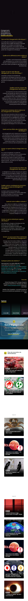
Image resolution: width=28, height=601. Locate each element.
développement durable (10, 273)
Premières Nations (6, 271)
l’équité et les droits (6, 269)
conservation (10, 268)
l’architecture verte (14, 266)
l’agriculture (23, 271)
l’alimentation (14, 271)
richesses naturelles (21, 268)
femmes (16, 269)
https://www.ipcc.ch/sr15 (14, 285)
